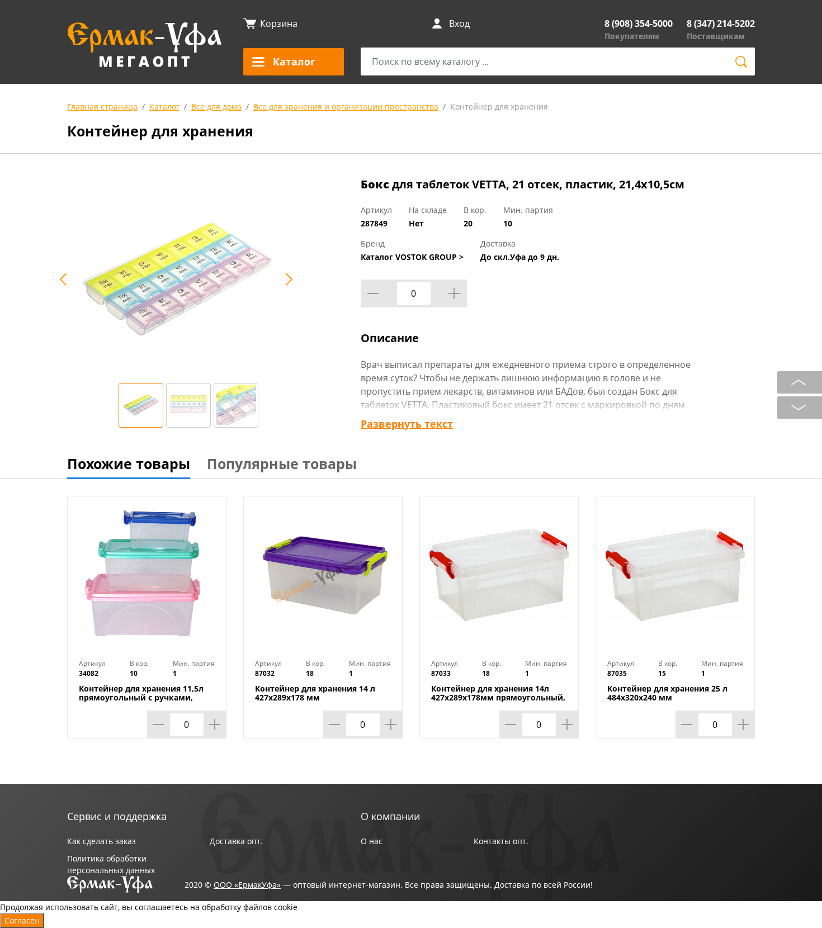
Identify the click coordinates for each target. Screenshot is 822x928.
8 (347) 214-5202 (721, 23)
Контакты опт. (501, 841)
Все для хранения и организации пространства (345, 106)
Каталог (164, 106)
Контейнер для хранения (499, 106)
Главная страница (102, 106)
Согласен (22, 920)
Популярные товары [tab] (282, 463)
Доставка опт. (236, 841)
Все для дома (216, 106)
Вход (459, 23)
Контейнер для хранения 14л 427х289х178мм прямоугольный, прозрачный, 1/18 (498, 697)
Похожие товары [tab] (128, 463)
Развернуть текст (407, 423)
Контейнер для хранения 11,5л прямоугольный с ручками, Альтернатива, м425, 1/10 (141, 697)
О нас (371, 841)
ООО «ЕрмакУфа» (247, 884)
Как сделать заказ (101, 841)
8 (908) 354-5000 (638, 23)
